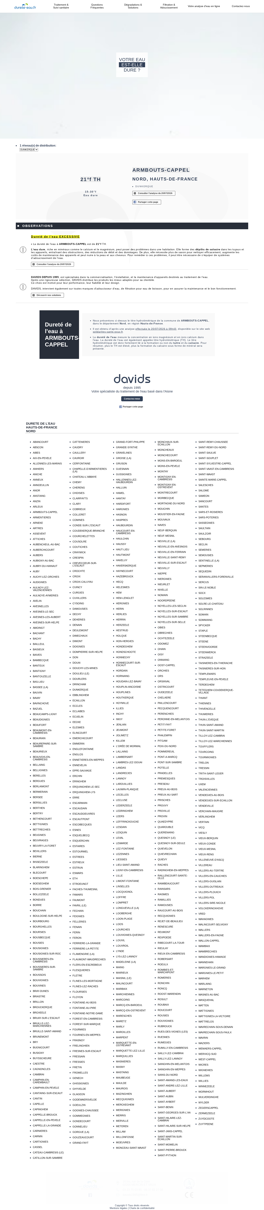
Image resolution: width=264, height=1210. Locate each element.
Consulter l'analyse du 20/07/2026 (155, 193)
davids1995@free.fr (135, 1194)
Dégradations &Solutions (133, 6)
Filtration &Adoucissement (169, 6)
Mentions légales (118, 1208)
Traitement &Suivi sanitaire (61, 6)
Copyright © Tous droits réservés (132, 1205)
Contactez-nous (241, 6)
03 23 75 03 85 (132, 1189)
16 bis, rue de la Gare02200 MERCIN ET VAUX (139, 1183)
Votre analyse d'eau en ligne (205, 6)
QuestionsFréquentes (97, 6)
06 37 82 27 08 (153, 1189)
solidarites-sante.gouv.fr (108, 331)
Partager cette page (148, 202)
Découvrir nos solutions (49, 295)
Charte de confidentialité (141, 1208)
